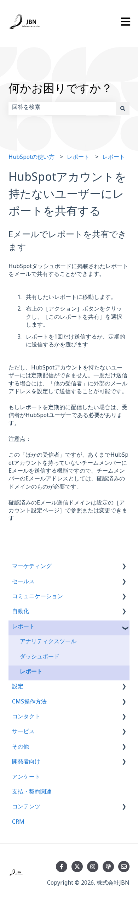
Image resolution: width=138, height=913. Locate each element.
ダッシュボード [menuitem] (39, 658)
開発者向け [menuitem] (26, 763)
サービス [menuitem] (23, 733)
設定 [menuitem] (17, 688)
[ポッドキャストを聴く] (108, 866)
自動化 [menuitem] (20, 612)
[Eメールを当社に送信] (124, 866)
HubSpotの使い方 (31, 158)
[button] (124, 568)
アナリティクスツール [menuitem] (48, 642)
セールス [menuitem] (23, 583)
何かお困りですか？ (60, 91)
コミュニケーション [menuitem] (37, 597)
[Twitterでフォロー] (77, 866)
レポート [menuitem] (23, 628)
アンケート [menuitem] (26, 778)
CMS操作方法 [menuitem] (29, 703)
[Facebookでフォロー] (61, 866)
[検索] (123, 108)
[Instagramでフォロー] (92, 866)
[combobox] (62, 108)
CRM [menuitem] (18, 823)
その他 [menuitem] (20, 748)
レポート (78, 158)
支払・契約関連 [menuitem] (32, 793)
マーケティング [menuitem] (32, 567)
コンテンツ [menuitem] (26, 808)
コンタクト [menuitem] (26, 718)
